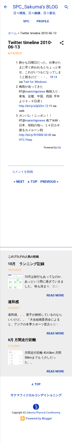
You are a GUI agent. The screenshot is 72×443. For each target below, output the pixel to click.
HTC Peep (25, 140)
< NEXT (19, 182)
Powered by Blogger (38, 418)
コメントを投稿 (22, 172)
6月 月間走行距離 (22, 340)
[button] (61, 43)
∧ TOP (32, 182)
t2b (59, 147)
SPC (26, 21)
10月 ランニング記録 (26, 264)
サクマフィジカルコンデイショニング (36, 395)
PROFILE (43, 21)
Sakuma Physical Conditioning (43, 412)
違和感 (13, 302)
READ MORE (55, 295)
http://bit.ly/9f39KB (31, 135)
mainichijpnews (35, 91)
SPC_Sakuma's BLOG (35, 7)
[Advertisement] (36, 215)
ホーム (12, 33)
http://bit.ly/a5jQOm (31, 106)
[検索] (66, 7)
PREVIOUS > (49, 182)
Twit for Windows (35, 82)
